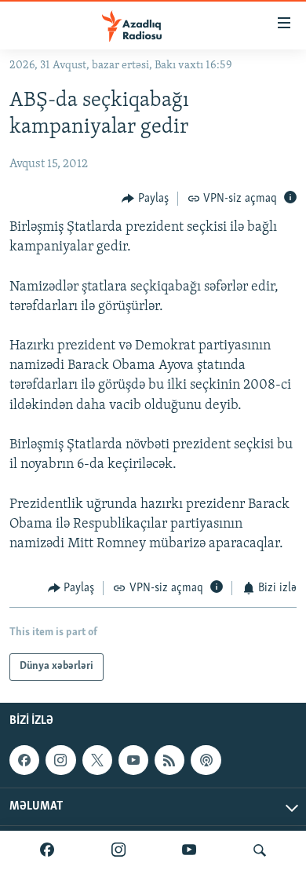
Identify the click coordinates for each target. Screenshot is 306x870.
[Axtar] (259, 850)
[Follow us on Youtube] (133, 760)
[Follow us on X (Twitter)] (97, 760)
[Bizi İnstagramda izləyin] (118, 850)
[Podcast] (205, 760)
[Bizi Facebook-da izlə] (47, 850)
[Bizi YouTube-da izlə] (189, 850)
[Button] (145, 198)
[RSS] (169, 760)
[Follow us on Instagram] (60, 760)
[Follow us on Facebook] (24, 760)
